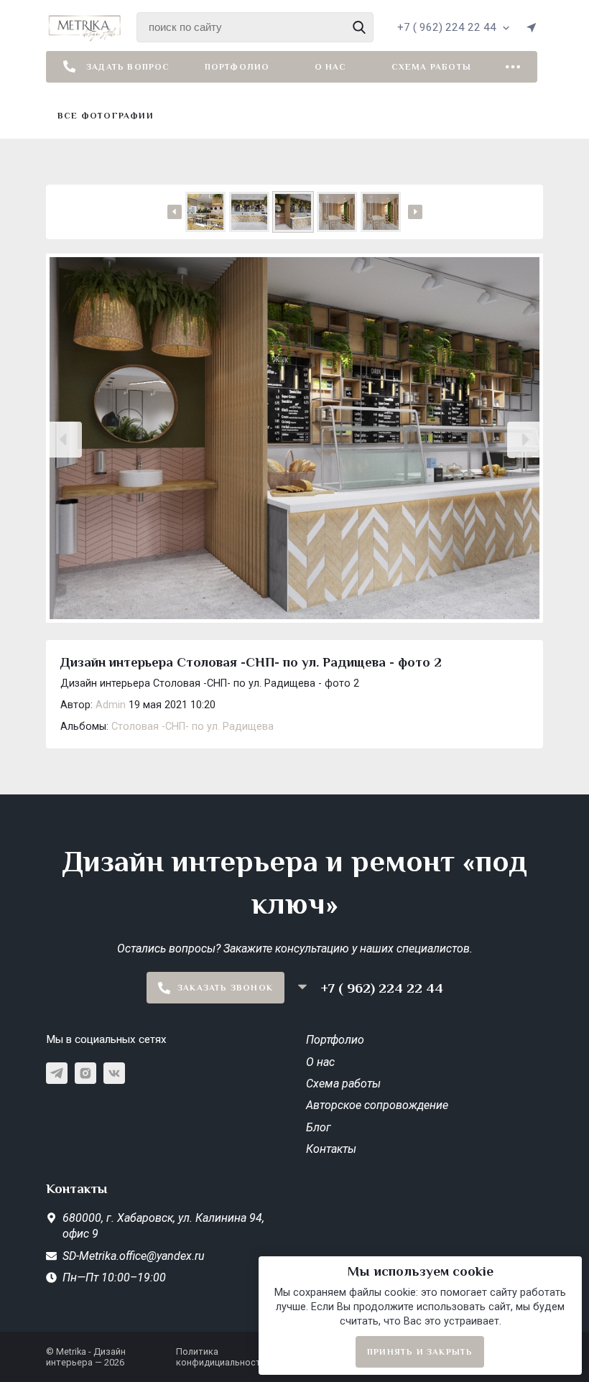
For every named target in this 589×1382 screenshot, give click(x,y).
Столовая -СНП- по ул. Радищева (192, 726)
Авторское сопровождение (377, 1105)
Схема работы (431, 67)
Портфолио (237, 67)
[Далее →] (294, 440)
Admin (111, 705)
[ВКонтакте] (114, 1073)
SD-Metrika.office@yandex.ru (133, 1256)
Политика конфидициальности (221, 1357)
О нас (331, 67)
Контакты (331, 1149)
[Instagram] (85, 1073)
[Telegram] (57, 1073)
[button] (64, 440)
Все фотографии (105, 116)
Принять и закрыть (420, 1352)
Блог (318, 1127)
